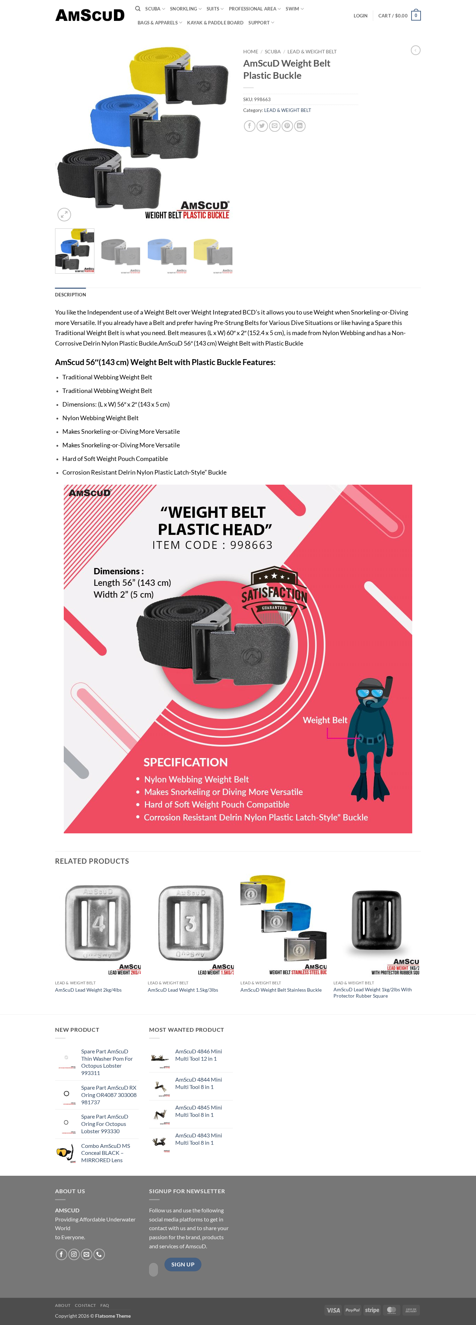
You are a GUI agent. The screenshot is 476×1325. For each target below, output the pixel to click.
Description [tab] (70, 294)
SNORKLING (183, 9)
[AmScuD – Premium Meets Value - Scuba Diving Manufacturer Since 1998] (90, 15)
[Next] (220, 134)
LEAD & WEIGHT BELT (312, 51)
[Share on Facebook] (249, 126)
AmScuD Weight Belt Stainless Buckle (281, 990)
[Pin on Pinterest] (287, 126)
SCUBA (152, 9)
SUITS (213, 9)
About (63, 1305)
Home (250, 51)
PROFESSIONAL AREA (252, 9)
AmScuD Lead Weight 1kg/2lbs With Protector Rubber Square (372, 992)
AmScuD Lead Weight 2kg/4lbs (88, 990)
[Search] (137, 8)
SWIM (292, 9)
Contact (85, 1305)
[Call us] (99, 1254)
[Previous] (67, 134)
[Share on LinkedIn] (300, 126)
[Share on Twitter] (262, 126)
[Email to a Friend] (275, 126)
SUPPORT (259, 22)
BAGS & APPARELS (158, 22)
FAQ (104, 1305)
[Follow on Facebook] (61, 1254)
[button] (361, 15)
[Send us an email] (86, 1254)
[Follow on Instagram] (74, 1254)
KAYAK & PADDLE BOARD (215, 22)
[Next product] (416, 50)
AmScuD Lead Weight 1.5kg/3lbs (183, 990)
